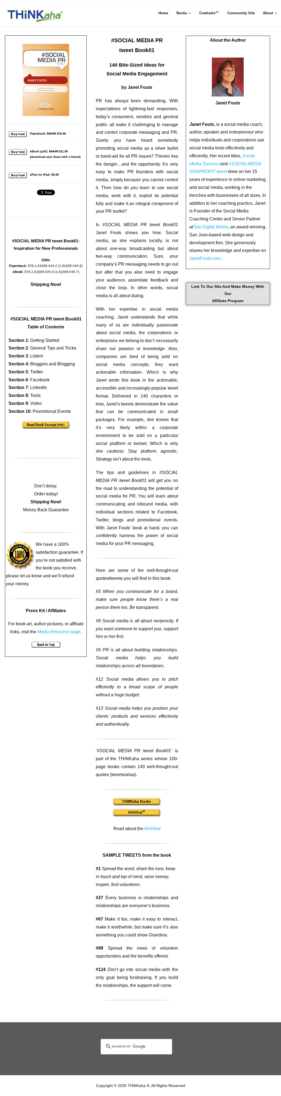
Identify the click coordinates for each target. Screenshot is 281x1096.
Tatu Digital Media (210, 227)
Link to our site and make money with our (227, 293)
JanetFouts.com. (205, 258)
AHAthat (152, 828)
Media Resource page (58, 631)
